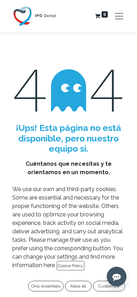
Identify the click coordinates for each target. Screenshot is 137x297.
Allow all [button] (78, 286)
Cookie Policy (70, 265)
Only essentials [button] (45, 286)
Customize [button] (108, 286)
